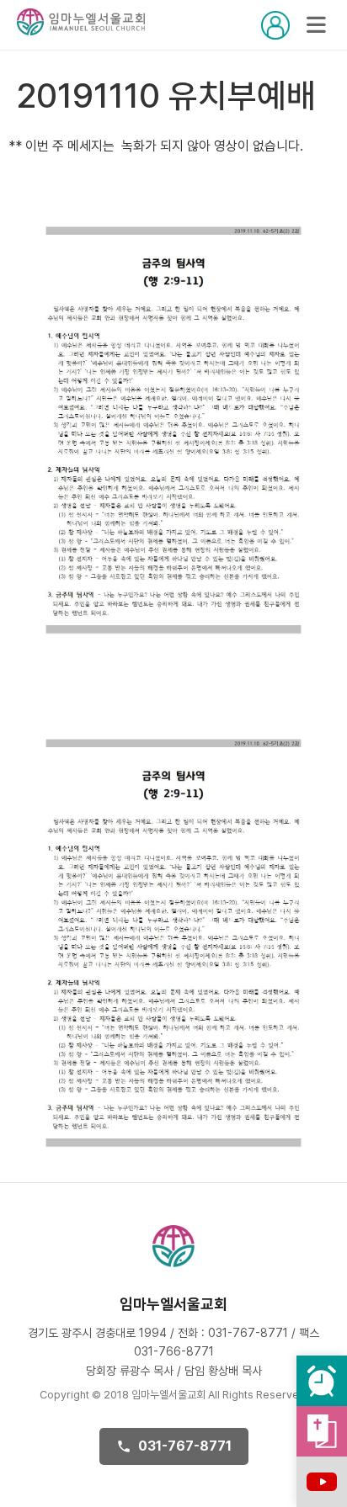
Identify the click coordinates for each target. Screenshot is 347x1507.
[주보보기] (321, 1431)
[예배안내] (321, 1381)
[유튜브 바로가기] (321, 1482)
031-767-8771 (185, 1446)
